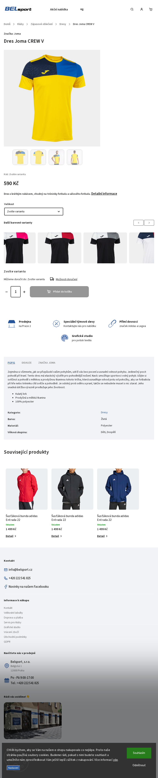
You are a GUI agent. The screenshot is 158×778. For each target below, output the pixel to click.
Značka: (12, 34)
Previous (139, 223)
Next (149, 223)
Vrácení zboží (11, 632)
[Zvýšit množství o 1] (24, 292)
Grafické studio (12, 627)
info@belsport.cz (20, 569)
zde (115, 760)
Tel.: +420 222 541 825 (25, 683)
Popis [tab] (11, 363)
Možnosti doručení (66, 279)
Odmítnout (139, 765)
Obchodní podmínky (15, 637)
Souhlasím (139, 753)
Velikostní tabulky (13, 613)
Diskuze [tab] (27, 363)
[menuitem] (60, 9)
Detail (9, 536)
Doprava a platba (13, 618)
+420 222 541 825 (20, 578)
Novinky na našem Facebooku (29, 586)
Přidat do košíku (62, 292)
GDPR (7, 642)
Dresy (104, 412)
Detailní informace (104, 193)
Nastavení (13, 768)
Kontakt (8, 608)
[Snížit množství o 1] (6, 292)
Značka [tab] (46, 363)
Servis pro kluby (12, 622)
